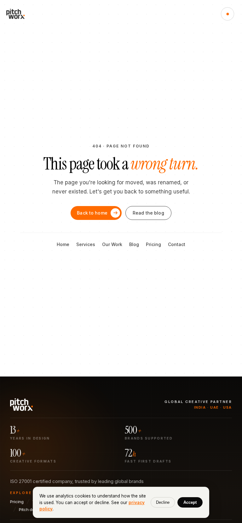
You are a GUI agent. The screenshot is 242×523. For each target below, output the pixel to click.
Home (63, 244)
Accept (190, 502)
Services (85, 244)
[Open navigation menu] (227, 13)
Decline (163, 502)
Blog (134, 244)
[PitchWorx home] (18, 14)
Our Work (112, 244)
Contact (176, 244)
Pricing (153, 244)
